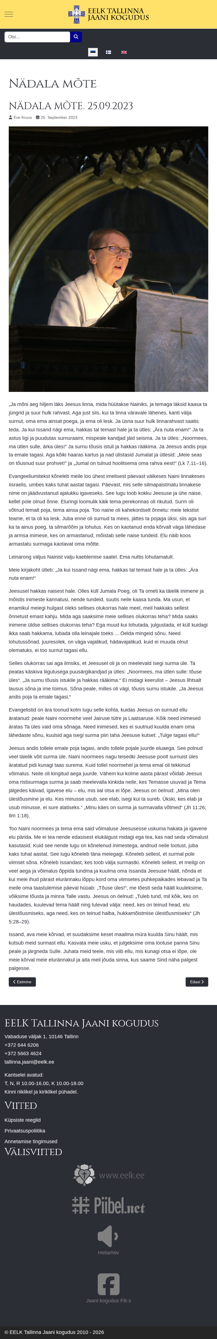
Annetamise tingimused (31, 1141)
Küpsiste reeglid (23, 1120)
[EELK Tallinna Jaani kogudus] (108, 14)
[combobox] (37, 37)
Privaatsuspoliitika (25, 1131)
